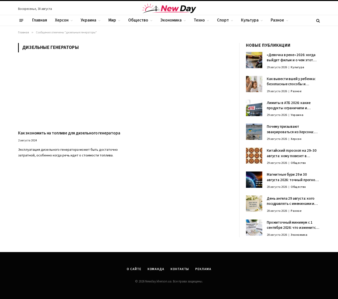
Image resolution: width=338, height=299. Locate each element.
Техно (199, 20)
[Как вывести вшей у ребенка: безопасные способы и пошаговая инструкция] (254, 84)
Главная (39, 20)
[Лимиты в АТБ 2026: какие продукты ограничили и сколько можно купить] (254, 108)
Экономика (171, 20)
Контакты (179, 269)
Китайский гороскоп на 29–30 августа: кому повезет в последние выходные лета (291, 153)
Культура (250, 20)
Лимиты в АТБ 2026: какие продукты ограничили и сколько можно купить (288, 105)
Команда (155, 269)
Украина (88, 20)
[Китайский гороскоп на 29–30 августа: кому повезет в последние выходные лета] (254, 156)
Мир (112, 20)
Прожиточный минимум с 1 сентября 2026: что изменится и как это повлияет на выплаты (293, 225)
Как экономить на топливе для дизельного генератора (69, 133)
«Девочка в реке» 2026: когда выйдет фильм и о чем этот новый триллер (291, 57)
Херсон (62, 20)
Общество (138, 20)
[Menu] (21, 20)
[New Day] (169, 9)
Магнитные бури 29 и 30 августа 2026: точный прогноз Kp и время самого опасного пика (292, 177)
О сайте (134, 269)
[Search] (317, 20)
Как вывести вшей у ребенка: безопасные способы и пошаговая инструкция (291, 81)
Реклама (203, 269)
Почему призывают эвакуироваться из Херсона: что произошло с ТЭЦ (290, 129)
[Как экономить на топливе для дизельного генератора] (69, 94)
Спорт (223, 20)
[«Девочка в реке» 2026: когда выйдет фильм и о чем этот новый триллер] (254, 60)
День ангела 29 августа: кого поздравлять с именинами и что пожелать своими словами (292, 201)
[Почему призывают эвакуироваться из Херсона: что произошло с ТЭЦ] (254, 132)
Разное (277, 20)
